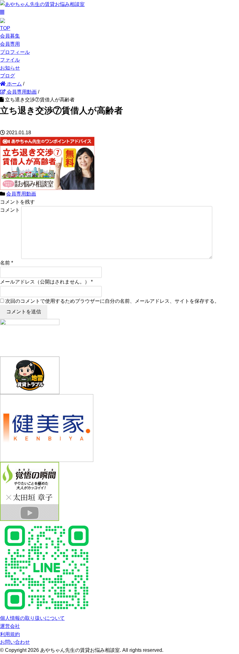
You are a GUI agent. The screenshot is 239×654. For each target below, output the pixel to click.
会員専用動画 (21, 193)
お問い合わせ (15, 642)
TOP (5, 28)
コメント (10, 210)
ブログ (7, 75)
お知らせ (10, 68)
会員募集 (10, 36)
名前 (5, 262)
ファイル (10, 59)
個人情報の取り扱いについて (32, 618)
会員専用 (10, 44)
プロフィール (15, 52)
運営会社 (10, 626)
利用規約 (10, 634)
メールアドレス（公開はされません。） (45, 281)
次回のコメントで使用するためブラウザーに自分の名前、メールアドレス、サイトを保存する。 (112, 301)
